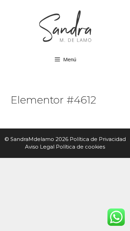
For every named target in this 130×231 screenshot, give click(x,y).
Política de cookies (80, 146)
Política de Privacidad (98, 139)
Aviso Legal (39, 146)
